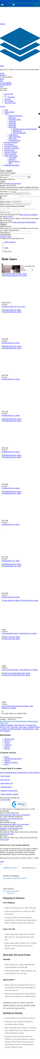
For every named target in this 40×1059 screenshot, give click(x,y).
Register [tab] (9, 171)
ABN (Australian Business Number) (12, 206)
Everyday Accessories (11, 148)
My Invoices (8, 101)
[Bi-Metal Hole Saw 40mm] (11, 456)
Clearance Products (10, 152)
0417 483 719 (5, 780)
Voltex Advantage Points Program (24, 222)
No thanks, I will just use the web (11, 818)
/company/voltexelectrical (9, 790)
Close (2, 861)
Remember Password (7, 179)
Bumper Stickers (14, 161)
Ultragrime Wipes (14, 140)
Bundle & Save (9, 150)
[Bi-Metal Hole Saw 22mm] (11, 347)
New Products (9, 144)
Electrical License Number (9, 189)
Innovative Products (11, 142)
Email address (5, 175)
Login (2, 73)
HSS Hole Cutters (15, 119)
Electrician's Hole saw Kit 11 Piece (13, 306)
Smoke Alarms (9, 112)
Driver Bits (12, 125)
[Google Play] (5, 800)
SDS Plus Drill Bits (19, 133)
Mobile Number (6, 202)
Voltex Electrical (9, 242)
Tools (7, 114)
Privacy (6, 757)
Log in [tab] (3, 171)
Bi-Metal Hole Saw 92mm (11, 597)
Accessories (13, 158)
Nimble (2, 24)
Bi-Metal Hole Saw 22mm (11, 379)
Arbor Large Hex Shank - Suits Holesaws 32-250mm (20, 670)
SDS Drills (12, 127)
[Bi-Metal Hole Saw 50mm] (11, 492)
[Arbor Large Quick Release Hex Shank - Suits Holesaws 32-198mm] (16, 674)
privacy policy (7, 216)
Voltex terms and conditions (28, 214)
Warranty (7, 760)
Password (4, 177)
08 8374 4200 (5, 776)
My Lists (7, 99)
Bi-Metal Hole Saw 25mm (11, 415)
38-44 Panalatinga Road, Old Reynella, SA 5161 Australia (20, 772)
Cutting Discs (13, 135)
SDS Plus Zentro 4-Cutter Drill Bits (25, 129)
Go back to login (5, 236)
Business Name (5, 204)
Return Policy (29, 868)
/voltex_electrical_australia (9, 794)
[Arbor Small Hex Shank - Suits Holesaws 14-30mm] (20, 600)
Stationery (12, 159)
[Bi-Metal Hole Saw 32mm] (11, 420)
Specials (7, 746)
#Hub (2, 66)
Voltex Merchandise (11, 156)
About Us (7, 741)
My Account (8, 94)
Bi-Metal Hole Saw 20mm (11, 343)
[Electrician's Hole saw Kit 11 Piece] (14, 274)
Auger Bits (12, 123)
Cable (6, 110)
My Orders (11, 97)
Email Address (5, 194)
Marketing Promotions (11, 165)
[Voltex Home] (7, 5)
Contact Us (8, 745)
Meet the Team (9, 739)
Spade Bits (12, 121)
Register (3, 75)
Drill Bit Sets (17, 131)
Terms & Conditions (11, 762)
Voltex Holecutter (14, 137)
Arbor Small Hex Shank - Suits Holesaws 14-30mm (19, 633)
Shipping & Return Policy (13, 759)
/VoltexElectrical (6, 787)
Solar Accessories (10, 154)
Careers (6, 743)
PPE (10, 163)
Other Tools (13, 138)
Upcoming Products (11, 146)
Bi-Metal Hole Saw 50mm (11, 524)
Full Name (4, 191)
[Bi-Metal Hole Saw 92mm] (11, 565)
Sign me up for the (18, 222)
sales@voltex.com (6, 783)
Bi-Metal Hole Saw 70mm (11, 561)
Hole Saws (12, 117)
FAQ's (6, 764)
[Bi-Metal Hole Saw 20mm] (11, 311)
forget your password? (13, 183)
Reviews (7, 748)
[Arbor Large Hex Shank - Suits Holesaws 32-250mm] (11, 638)
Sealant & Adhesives (16, 116)
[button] (20, 804)
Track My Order (10, 103)
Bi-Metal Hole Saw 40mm (11, 488)
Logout (2, 106)
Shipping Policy (11, 868)
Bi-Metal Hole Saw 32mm (11, 452)
